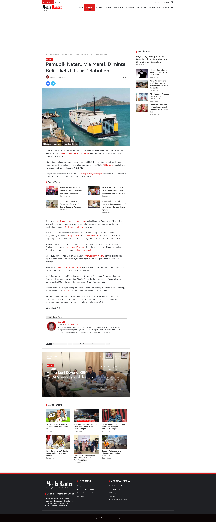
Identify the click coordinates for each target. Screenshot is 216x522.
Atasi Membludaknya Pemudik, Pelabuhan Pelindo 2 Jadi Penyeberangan (86, 427)
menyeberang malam (94, 256)
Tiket (108, 343)
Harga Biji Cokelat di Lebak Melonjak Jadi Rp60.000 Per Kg (70, 375)
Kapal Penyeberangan (59, 343)
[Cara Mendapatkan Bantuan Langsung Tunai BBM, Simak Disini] (58, 415)
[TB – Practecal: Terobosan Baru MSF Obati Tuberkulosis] (142, 97)
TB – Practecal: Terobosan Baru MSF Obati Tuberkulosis (160, 96)
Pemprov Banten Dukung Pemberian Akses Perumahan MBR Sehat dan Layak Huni (71, 190)
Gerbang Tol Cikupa (74, 227)
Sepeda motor (93, 236)
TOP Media (113, 493)
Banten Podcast (115, 489)
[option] (86, 374)
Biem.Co (112, 496)
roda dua (67, 291)
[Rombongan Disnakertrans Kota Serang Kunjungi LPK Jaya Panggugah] (86, 444)
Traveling (129, 7)
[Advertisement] (108, 30)
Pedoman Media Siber (85, 489)
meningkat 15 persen (75, 247)
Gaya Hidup (141, 7)
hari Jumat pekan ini (83, 250)
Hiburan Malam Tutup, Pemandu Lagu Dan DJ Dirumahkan (159, 72)
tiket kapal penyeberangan (90, 174)
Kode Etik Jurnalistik (85, 493)
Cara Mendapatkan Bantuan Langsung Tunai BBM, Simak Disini (57, 427)
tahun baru (101, 343)
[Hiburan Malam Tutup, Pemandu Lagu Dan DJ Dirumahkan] (142, 73)
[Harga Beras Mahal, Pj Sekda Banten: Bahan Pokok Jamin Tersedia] (58, 442)
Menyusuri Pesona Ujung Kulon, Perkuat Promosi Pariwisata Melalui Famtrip (82, 2)
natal (70, 343)
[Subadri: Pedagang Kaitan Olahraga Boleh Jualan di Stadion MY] (114, 442)
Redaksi (80, 486)
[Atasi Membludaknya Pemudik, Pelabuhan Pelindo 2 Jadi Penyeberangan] (86, 415)
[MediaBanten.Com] (52, 7)
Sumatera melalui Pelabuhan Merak (73, 153)
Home (49, 54)
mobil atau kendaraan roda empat (71, 221)
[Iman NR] (51, 330)
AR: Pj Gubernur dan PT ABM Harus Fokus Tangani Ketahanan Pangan (113, 427)
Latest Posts (57, 317)
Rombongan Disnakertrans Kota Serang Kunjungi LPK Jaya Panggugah (84, 458)
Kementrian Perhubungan (69, 267)
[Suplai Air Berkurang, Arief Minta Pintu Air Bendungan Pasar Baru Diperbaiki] (142, 84)
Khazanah (117, 7)
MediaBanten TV (154, 7)
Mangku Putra (74, 236)
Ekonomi (89, 7)
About (49, 317)
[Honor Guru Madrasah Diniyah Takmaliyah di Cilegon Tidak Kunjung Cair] (142, 108)
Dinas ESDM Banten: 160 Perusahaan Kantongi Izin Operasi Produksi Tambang (70, 204)
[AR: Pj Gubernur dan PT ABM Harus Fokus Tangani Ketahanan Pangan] (114, 415)
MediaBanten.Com (71, 324)
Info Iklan (80, 496)
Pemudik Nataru (91, 343)
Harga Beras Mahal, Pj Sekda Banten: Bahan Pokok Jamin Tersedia (57, 453)
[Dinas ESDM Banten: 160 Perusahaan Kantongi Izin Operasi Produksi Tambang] (52, 204)
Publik (165, 7)
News (80, 7)
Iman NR (52, 77)
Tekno (107, 7)
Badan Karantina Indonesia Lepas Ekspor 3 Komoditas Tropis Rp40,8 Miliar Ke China (113, 190)
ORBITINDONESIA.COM (118, 500)
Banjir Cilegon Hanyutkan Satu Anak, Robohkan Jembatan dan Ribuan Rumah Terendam (151, 59)
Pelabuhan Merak (79, 343)
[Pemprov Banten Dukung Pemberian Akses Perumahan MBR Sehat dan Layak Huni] (52, 190)
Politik (98, 7)
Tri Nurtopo (108, 165)
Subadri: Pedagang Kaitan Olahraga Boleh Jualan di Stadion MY (112, 453)
